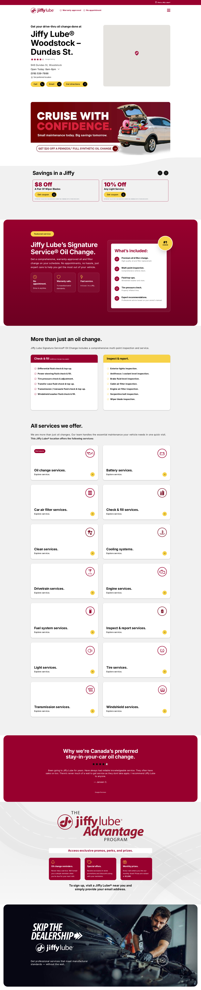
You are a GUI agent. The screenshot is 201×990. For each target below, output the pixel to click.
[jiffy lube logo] (42, 8)
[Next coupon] (166, 173)
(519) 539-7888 (40, 73)
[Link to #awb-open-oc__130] (168, 10)
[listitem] (162, 2)
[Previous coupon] (160, 173)
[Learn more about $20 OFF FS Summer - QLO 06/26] (100, 128)
